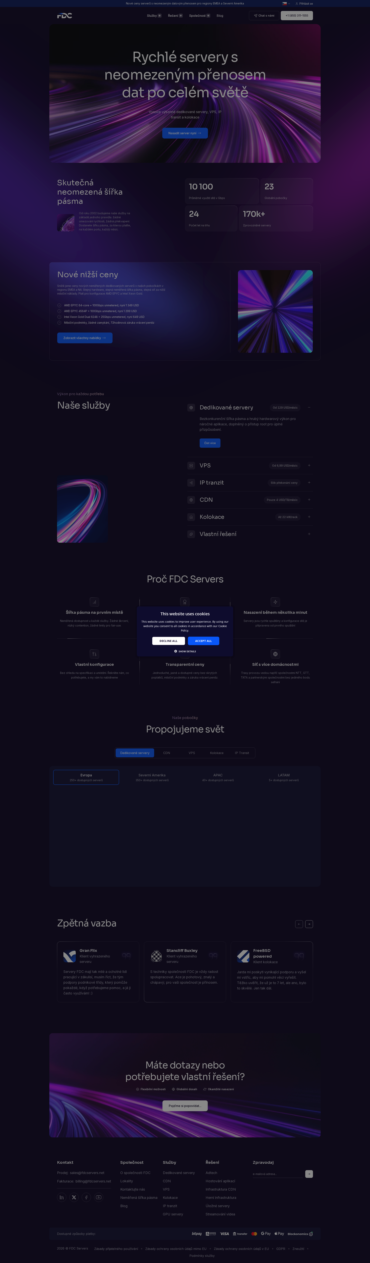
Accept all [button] (203, 640)
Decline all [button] (168, 640)
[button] (185, 651)
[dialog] (185, 631)
